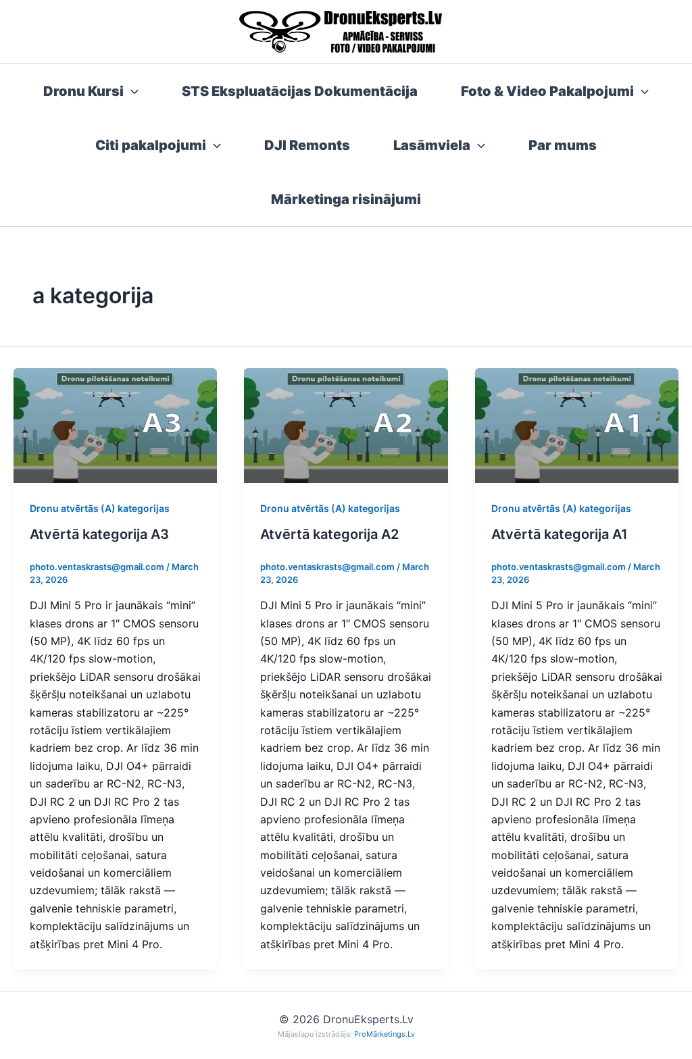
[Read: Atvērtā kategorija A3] (115, 424)
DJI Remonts (307, 145)
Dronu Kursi (83, 91)
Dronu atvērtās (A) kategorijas (100, 508)
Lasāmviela (431, 145)
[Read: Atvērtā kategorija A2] (345, 424)
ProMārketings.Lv (384, 1034)
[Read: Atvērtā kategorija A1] (576, 424)
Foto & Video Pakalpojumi (547, 91)
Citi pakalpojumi (150, 145)
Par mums (562, 145)
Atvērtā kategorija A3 (99, 534)
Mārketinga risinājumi (346, 199)
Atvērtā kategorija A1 (559, 534)
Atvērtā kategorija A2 (329, 534)
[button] (131, 91)
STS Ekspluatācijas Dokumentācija (300, 91)
